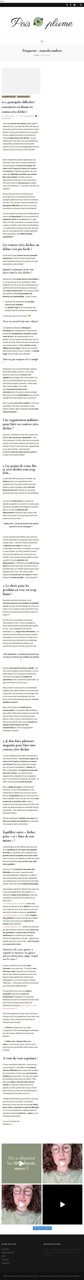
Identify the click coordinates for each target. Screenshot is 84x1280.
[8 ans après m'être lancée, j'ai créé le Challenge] (21, 1204)
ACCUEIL (5, 1249)
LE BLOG (5, 1260)
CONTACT (6, 1263)
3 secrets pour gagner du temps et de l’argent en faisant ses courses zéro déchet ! (20, 168)
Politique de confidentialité (69, 1249)
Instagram (17, 180)
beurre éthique (25, 671)
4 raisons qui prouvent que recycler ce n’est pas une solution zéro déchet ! (21, 657)
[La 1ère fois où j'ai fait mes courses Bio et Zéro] (62, 1204)
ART (3, 1256)
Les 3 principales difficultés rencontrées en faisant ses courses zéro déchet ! (18, 107)
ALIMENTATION (9, 97)
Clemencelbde (9, 116)
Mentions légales (50, 1249)
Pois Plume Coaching (21, 1276)
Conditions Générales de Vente (55, 1252)
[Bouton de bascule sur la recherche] (81, 5)
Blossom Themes (57, 1276)
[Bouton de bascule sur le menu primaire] (42, 41)
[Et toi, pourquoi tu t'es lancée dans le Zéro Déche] (62, 1163)
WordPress (76, 1276)
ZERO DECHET (23, 97)
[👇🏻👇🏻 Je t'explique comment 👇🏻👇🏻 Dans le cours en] (21, 1163)
